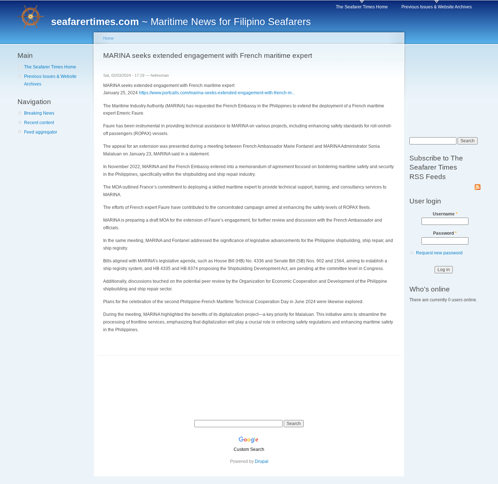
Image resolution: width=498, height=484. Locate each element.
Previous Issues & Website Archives (436, 6)
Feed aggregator (40, 132)
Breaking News (39, 113)
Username (445, 214)
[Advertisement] (53, 181)
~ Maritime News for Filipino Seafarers (181, 21)
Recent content (39, 122)
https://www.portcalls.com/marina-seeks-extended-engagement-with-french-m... (217, 92)
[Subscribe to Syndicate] (478, 185)
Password (445, 233)
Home (108, 38)
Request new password (439, 252)
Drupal (261, 461)
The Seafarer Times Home (362, 6)
